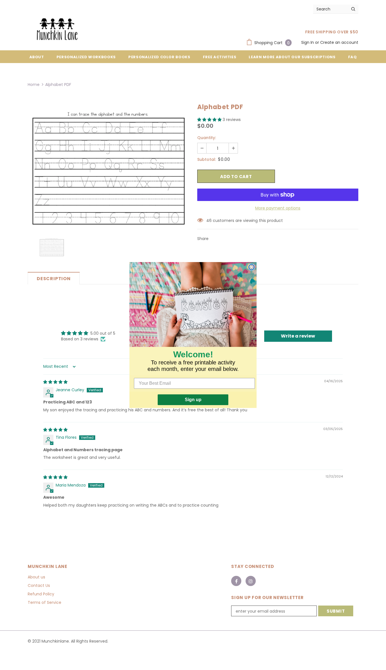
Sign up (193, 399)
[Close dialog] (251, 267)
